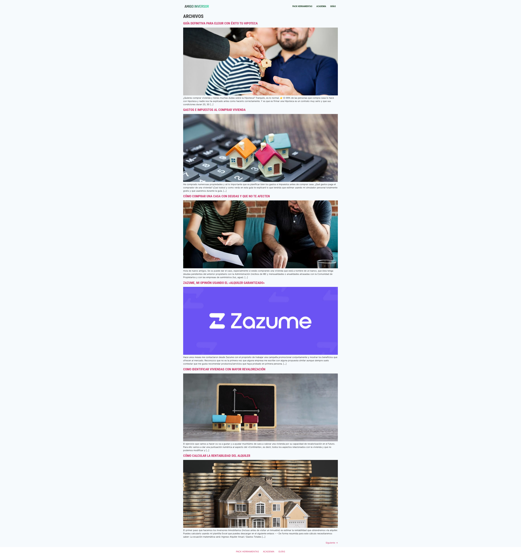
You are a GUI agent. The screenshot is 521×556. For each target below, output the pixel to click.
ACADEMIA (321, 6)
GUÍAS (333, 6)
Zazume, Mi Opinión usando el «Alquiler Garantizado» (224, 283)
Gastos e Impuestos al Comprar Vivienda (214, 110)
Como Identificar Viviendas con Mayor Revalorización (224, 369)
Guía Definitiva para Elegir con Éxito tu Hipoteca (220, 23)
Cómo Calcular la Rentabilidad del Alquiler (216, 456)
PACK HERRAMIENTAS (302, 6)
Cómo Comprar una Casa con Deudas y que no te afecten (226, 196)
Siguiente (332, 542)
